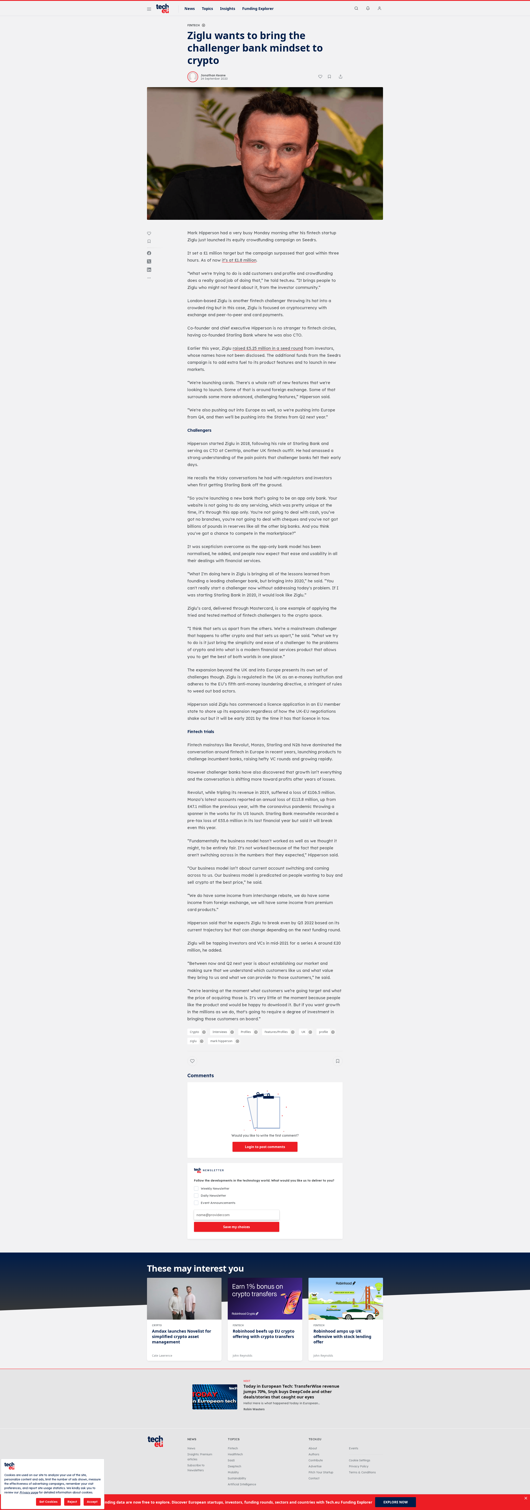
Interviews (220, 1032)
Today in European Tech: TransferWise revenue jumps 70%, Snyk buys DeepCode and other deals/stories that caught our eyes (291, 1392)
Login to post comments (265, 1147)
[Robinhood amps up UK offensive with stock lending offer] (345, 1299)
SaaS (231, 1460)
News (189, 8)
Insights (227, 8)
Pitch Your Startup (320, 1472)
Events (353, 1448)
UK (303, 1032)
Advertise (315, 1466)
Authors (313, 1454)
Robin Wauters (254, 1409)
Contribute (315, 1460)
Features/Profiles (276, 1032)
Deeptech (234, 1466)
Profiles (246, 1032)
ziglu (193, 1041)
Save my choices (236, 1227)
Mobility (233, 1472)
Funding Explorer (258, 8)
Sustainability (237, 1478)
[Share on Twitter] (149, 261)
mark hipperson (221, 1041)
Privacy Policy (358, 1466)
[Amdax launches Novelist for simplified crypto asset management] (184, 1299)
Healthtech (235, 1454)
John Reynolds (242, 1355)
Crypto (194, 1032)
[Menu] (149, 10)
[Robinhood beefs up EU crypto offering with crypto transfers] (265, 1299)
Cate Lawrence (162, 1355)
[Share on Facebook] (149, 253)
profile (323, 1032)
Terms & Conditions (362, 1472)
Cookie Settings (359, 1460)
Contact (313, 1478)
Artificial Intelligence (242, 1484)
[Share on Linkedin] (149, 270)
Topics (207, 8)
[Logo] (164, 8)
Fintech (193, 25)
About (312, 1448)
